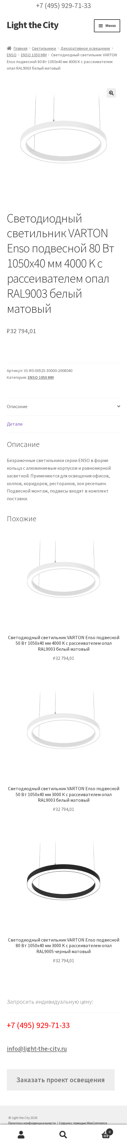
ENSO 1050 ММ (34, 54)
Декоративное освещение (85, 48)
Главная (20, 48)
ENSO (12, 54)
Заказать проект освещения (60, 1079)
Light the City (32, 25)
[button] (111, 93)
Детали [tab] (14, 424)
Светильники (44, 48)
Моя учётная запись (21, 1135)
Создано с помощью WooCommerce (83, 1123)
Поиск (63, 1135)
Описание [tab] (17, 406)
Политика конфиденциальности (32, 1123)
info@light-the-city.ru (37, 1049)
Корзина (98, 1129)
